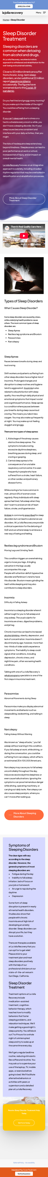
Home (6, 19)
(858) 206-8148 (24, 6)
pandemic (8, 90)
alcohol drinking (11, 635)
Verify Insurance (24, 1174)
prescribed (30, 515)
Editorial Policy (18, 1163)
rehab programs (12, 675)
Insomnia (28, 388)
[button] (41, 12)
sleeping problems (20, 81)
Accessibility (30, 1163)
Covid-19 (31, 87)
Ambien (8, 515)
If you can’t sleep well (13, 118)
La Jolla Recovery (12, 12)
